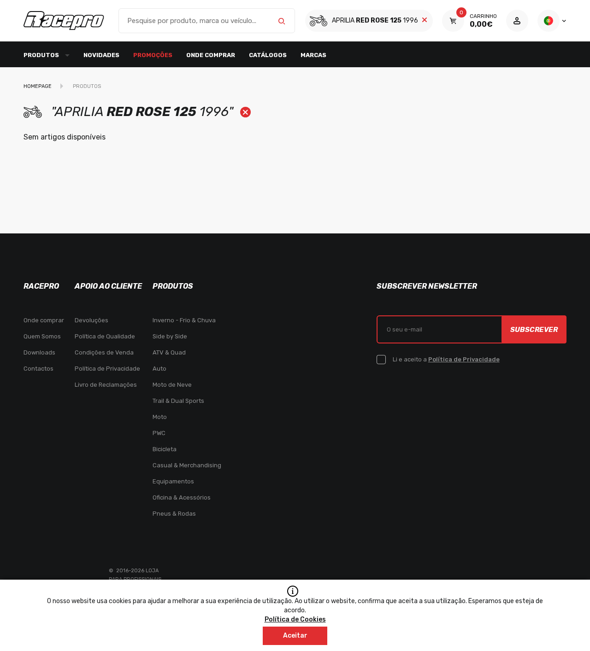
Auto (159, 368)
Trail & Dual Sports (178, 400)
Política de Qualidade (105, 336)
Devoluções (91, 320)
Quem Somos (42, 336)
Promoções (152, 55)
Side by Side (170, 336)
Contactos (38, 368)
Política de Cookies (295, 619)
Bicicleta (165, 449)
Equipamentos (173, 481)
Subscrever (534, 330)
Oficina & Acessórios (182, 497)
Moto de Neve (172, 384)
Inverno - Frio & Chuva (184, 320)
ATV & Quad (169, 352)
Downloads (39, 352)
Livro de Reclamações (106, 384)
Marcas (313, 55)
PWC (159, 433)
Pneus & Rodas (174, 513)
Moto (160, 416)
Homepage (38, 86)
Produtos (87, 86)
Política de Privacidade (107, 368)
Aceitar (295, 635)
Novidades (101, 55)
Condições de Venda (104, 352)
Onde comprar (210, 55)
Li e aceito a (446, 359)
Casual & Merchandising (187, 465)
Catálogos (268, 55)
